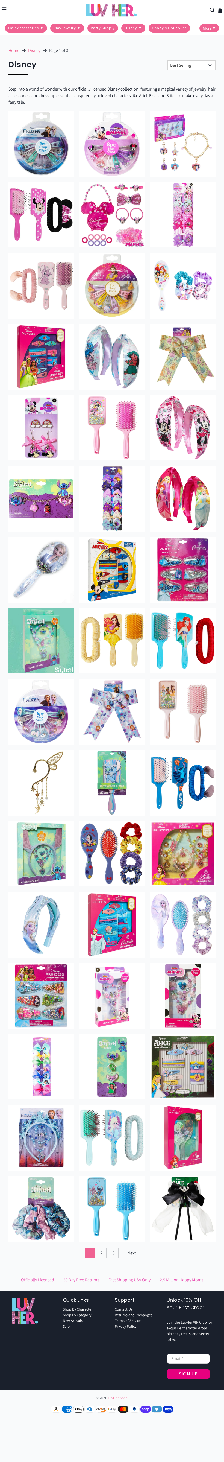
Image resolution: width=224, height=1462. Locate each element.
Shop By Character (78, 1309)
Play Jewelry (67, 27)
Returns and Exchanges (133, 1314)
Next (132, 1253)
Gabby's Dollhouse (169, 27)
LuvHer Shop (117, 1397)
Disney (133, 27)
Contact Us (123, 1309)
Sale (66, 1326)
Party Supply (103, 27)
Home (13, 50)
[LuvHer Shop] (112, 10)
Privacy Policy (125, 1326)
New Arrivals (73, 1320)
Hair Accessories (26, 27)
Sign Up (188, 1374)
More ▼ (209, 28)
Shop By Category (77, 1314)
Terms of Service (128, 1320)
